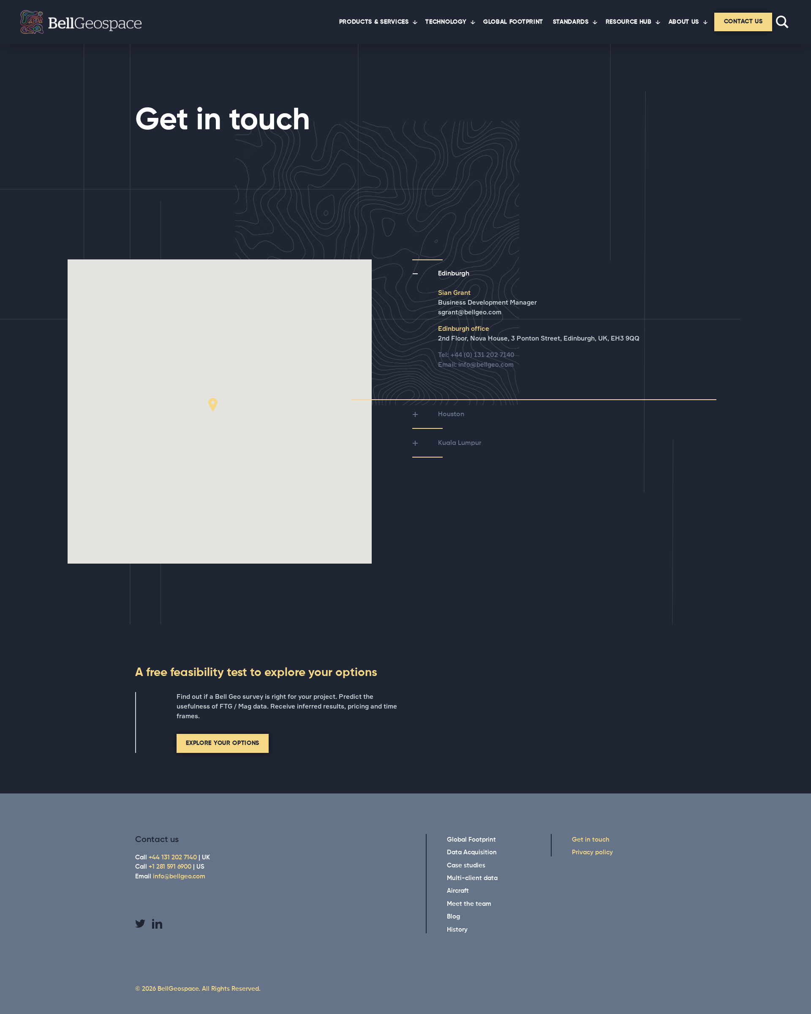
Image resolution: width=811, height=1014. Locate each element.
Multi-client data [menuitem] (472, 878)
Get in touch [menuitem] (591, 840)
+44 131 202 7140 (173, 857)
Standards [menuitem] (571, 22)
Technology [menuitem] (445, 22)
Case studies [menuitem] (466, 865)
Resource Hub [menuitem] (629, 22)
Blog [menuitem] (453, 916)
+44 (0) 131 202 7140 (482, 355)
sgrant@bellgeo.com (469, 312)
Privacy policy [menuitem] (592, 852)
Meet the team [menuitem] (469, 904)
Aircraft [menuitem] (458, 891)
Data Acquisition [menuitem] (472, 852)
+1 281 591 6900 (170, 867)
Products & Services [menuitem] (374, 22)
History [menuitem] (457, 930)
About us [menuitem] (684, 22)
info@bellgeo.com (486, 365)
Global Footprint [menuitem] (513, 22)
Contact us (743, 22)
